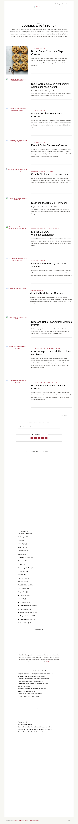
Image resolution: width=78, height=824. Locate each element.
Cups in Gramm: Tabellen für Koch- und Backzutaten (34, 732)
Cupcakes (22, 561)
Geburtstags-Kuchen (25, 568)
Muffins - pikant (23, 578)
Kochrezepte (25, 609)
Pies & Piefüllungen (25, 585)
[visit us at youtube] (42, 438)
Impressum (21, 820)
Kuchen (22, 574)
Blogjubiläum (23, 592)
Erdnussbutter (52, 319)
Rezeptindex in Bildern (25, 724)
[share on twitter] (62, 71)
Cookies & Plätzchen (38, 48)
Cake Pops (22, 543)
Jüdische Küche (52, 200)
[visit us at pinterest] (68, 16)
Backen (24, 531)
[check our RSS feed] (70, 16)
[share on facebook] (60, 71)
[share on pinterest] (65, 71)
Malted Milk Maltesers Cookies (46, 293)
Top (69, 820)
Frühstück (25, 602)
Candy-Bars (23, 547)
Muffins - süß (23, 581)
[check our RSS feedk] (52, 813)
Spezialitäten (25, 623)
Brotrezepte (23, 537)
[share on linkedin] (67, 71)
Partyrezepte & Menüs (28, 612)
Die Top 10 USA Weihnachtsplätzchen (42, 233)
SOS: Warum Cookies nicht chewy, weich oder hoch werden (50, 85)
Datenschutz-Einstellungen (32, 820)
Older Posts (64, 415)
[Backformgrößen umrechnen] (39, 709)
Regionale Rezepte (27, 616)
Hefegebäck (23, 571)
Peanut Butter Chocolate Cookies (49, 145)
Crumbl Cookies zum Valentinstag (49, 174)
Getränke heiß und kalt (28, 605)
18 (70, 133)
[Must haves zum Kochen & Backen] (39, 451)
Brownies (22, 540)
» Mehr (47, 662)
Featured (22, 598)
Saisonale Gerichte (27, 619)
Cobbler (22, 554)
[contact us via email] (46, 813)
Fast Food (25, 595)
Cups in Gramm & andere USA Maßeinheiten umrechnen (35, 727)
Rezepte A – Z (22, 722)
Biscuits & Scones (25, 533)
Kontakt (16, 820)
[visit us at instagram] (66, 16)
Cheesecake (23, 550)
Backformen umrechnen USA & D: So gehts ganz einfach (35, 729)
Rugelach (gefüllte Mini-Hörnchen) (49, 202)
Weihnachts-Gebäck (53, 228)
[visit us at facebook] (64, 16)
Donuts (21, 564)
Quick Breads (23, 588)
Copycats (50, 171)
